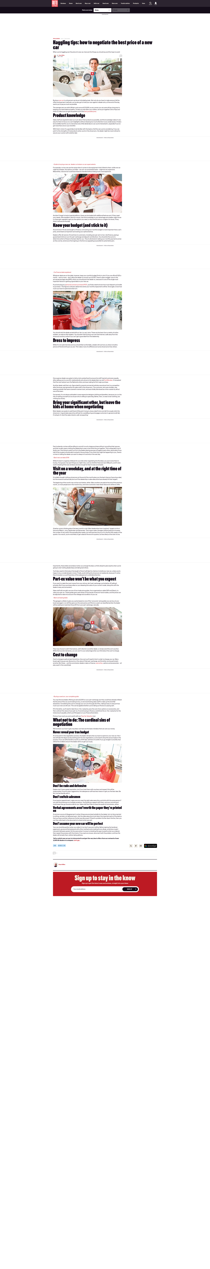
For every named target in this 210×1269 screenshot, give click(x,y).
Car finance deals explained (62, 272)
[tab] (105, 853)
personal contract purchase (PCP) (76, 285)
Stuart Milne (61, 55)
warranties (99, 663)
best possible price (90, 111)
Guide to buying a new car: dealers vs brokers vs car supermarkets (75, 164)
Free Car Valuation (87, 716)
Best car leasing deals (61, 598)
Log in (155, 4)
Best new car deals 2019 (61, 458)
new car (61, 100)
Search (150, 4)
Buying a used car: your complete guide (66, 696)
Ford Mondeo (108, 380)
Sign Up (129, 889)
